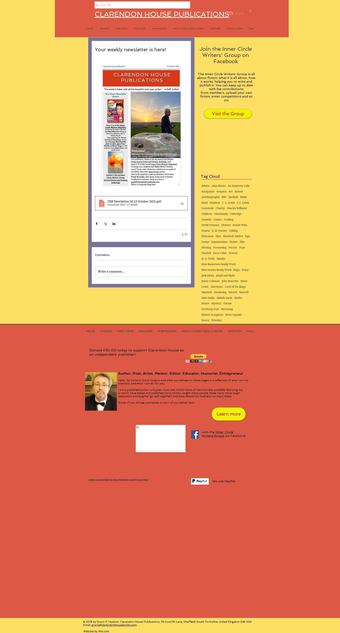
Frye (242, 247)
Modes (238, 297)
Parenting (227, 309)
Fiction (233, 241)
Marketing (220, 292)
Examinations (219, 241)
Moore (205, 303)
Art (231, 191)
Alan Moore (219, 185)
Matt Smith (208, 297)
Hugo (236, 269)
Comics (217, 219)
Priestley (216, 320)
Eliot (218, 236)
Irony (245, 269)
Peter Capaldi (233, 314)
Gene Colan (220, 253)
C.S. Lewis (243, 202)
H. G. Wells (208, 258)
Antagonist (208, 191)
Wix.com (103, 631)
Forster (233, 247)
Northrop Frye (210, 309)
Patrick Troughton (212, 314)
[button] (250, 11)
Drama (206, 230)
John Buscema (230, 281)
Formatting (219, 247)
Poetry (205, 320)
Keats (244, 281)
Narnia (227, 303)
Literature (217, 286)
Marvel (233, 292)
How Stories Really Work (216, 269)
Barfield (233, 197)
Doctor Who (240, 225)
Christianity (221, 213)
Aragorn (221, 191)
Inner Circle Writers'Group (217, 434)
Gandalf (206, 253)
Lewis (205, 286)
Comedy (206, 219)
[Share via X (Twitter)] (105, 223)
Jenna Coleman (211, 281)
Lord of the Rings (235, 286)
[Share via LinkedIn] (114, 223)
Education (208, 236)
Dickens (226, 225)
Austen (239, 191)
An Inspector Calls (239, 185)
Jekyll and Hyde (225, 275)
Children (207, 213)
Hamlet (221, 258)
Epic (247, 236)
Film (242, 241)
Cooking (228, 219)
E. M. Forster (219, 230)
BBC (224, 197)
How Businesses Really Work (219, 264)
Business (215, 202)
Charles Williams (237, 208)
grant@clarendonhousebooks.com (114, 625)
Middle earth (224, 297)
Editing (233, 230)
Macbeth (207, 292)
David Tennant (210, 225)
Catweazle (208, 208)
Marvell (243, 292)
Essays (205, 241)
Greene (233, 253)
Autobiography (211, 197)
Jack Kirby (208, 275)
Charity (220, 208)
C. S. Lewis (228, 202)
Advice (206, 185)
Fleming (206, 247)
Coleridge (236, 213)
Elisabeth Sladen (233, 236)
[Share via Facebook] (96, 223)
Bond (205, 202)
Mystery (216, 303)
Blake (243, 197)
